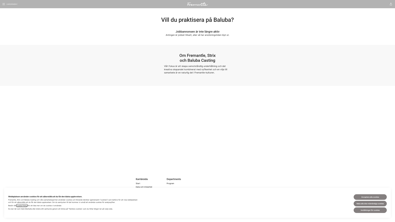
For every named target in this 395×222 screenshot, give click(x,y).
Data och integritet (144, 187)
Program (170, 183)
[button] (391, 4)
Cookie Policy (21, 206)
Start (138, 183)
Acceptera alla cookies (370, 197)
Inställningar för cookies (370, 210)
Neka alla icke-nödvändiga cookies (370, 204)
